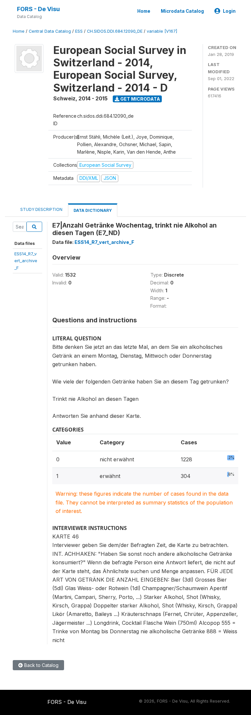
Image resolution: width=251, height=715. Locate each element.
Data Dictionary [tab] (93, 210)
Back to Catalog (41, 665)
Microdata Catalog (182, 11)
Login (229, 11)
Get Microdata (139, 99)
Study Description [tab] (41, 209)
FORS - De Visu (38, 9)
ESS (79, 31)
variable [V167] (162, 31)
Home (143, 11)
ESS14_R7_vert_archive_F (25, 260)
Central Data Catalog (50, 31)
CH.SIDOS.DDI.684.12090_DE (114, 31)
